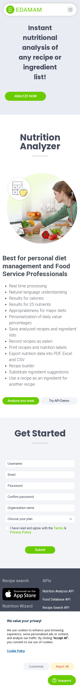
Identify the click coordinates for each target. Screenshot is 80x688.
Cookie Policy (16, 651)
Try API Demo (59, 401)
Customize (36, 666)
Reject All (62, 666)
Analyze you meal (21, 401)
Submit (40, 550)
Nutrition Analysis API (58, 591)
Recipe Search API (55, 608)
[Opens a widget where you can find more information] (62, 681)
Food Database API (56, 599)
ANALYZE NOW (25, 96)
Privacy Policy (20, 532)
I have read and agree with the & (38, 530)
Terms (58, 528)
